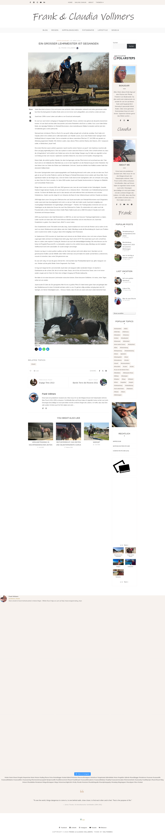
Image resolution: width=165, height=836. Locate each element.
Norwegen (125, 376)
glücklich (123, 354)
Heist (126, 357)
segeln (131, 382)
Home (70, 2)
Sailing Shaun (80, 2)
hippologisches (70, 30)
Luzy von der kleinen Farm (122, 369)
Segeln (115, 30)
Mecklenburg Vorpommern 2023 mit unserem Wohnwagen (129, 246)
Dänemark (117, 341)
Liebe (132, 366)
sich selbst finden (119, 388)
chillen (116, 338)
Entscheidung (124, 347)
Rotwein (131, 379)
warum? (96, 442)
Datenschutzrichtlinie (121, 446)
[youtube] (127, 120)
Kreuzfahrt (117, 366)
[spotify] (131, 204)
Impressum (117, 441)
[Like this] (30, 371)
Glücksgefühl (118, 357)
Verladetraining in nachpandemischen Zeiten (129, 234)
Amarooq (126, 335)
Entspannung (118, 350)
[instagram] (124, 120)
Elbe (116, 347)
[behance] (127, 204)
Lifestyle (103, 30)
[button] (126, 545)
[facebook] (120, 120)
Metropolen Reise (128, 373)
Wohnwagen (118, 395)
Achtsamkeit (118, 328)
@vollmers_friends (14, 598)
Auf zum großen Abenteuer (128, 279)
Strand (116, 391)
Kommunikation (126, 363)
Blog (45, 30)
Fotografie (88, 30)
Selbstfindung (129, 385)
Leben (125, 366)
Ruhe (116, 382)
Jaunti (33, 364)
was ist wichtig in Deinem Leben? (128, 256)
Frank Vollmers (67, 48)
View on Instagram (84, 774)
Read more (40, 431)
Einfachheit (132, 344)
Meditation (117, 373)
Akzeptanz (117, 335)
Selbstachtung (118, 385)
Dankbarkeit (125, 338)
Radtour (117, 379)
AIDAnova (126, 332)
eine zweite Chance (120, 344)
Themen (99, 2)
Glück (116, 354)
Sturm (123, 391)
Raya (124, 379)
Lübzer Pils (126, 288)
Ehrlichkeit (126, 341)
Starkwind (130, 388)
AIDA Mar (117, 332)
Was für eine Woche (129, 298)
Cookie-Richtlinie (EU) (121, 451)
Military (117, 376)
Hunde (127, 360)
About (91, 2)
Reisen (54, 30)
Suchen (115, 42)
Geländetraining (129, 350)
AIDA (126, 328)
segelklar (123, 382)
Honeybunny (118, 360)
